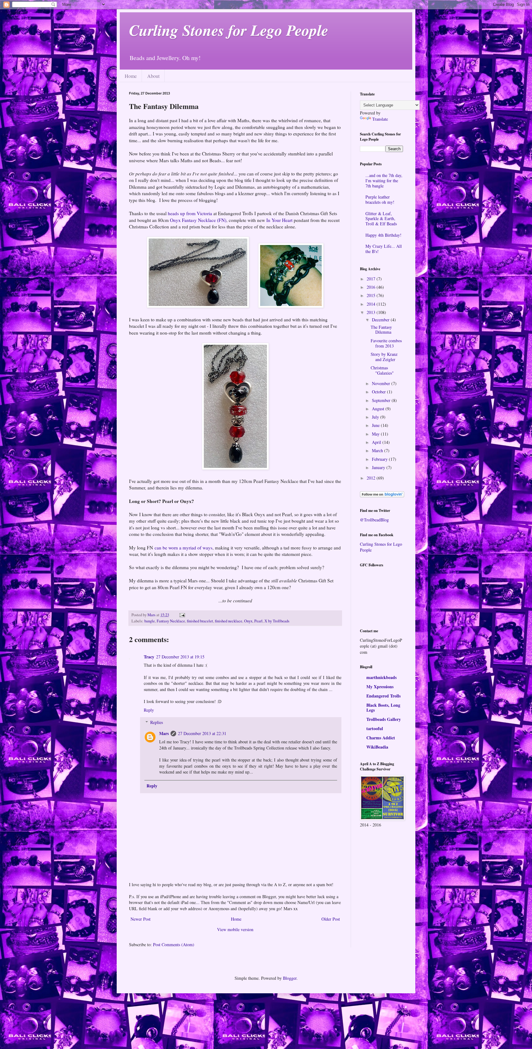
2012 (372, 478)
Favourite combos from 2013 (386, 343)
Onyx (248, 621)
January (379, 467)
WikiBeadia (377, 747)
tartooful (374, 728)
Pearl (258, 621)
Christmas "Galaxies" (382, 370)
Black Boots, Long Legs (383, 707)
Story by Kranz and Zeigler (384, 356)
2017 (372, 279)
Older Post (330, 919)
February (380, 459)
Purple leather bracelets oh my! (379, 199)
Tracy (149, 656)
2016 (372, 287)
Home (131, 76)
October (379, 392)
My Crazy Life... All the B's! (383, 248)
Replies (156, 722)
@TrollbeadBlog (374, 520)
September (382, 400)
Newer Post (141, 919)
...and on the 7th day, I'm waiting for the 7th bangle (383, 180)
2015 (372, 295)
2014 (372, 304)
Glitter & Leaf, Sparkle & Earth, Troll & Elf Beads (381, 219)
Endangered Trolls (383, 696)
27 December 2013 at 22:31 (202, 733)
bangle (149, 621)
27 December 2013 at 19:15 (180, 657)
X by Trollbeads (276, 621)
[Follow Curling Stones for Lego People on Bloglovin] (382, 496)
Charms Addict (380, 737)
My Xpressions (379, 686)
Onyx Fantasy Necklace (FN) (198, 220)
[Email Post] (182, 614)
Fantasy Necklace (171, 621)
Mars (164, 733)
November (381, 383)
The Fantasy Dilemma (381, 329)
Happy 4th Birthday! (383, 235)
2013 (372, 312)
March (378, 450)
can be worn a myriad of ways (183, 548)
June (376, 425)
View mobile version (235, 929)
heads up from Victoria (190, 213)
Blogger (289, 978)
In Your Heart (279, 220)
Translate (380, 119)
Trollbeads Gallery (383, 719)
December (381, 320)
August (378, 409)
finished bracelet (200, 621)
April (377, 442)
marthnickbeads (381, 677)
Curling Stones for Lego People (228, 30)
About (153, 76)
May (376, 434)
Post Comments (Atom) (173, 944)
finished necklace (228, 621)
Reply (149, 710)
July (376, 417)
